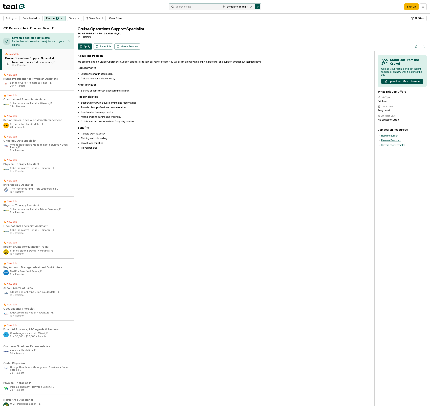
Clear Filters (115, 18)
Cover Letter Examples (393, 145)
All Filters (419, 18)
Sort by (10, 18)
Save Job (105, 46)
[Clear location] (251, 6)
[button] (61, 18)
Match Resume (129, 46)
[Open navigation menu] (423, 6)
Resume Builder (389, 135)
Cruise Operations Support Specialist (111, 29)
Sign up (411, 6)
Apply (87, 46)
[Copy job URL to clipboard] (416, 46)
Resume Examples (391, 140)
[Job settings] (424, 46)
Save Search (96, 18)
